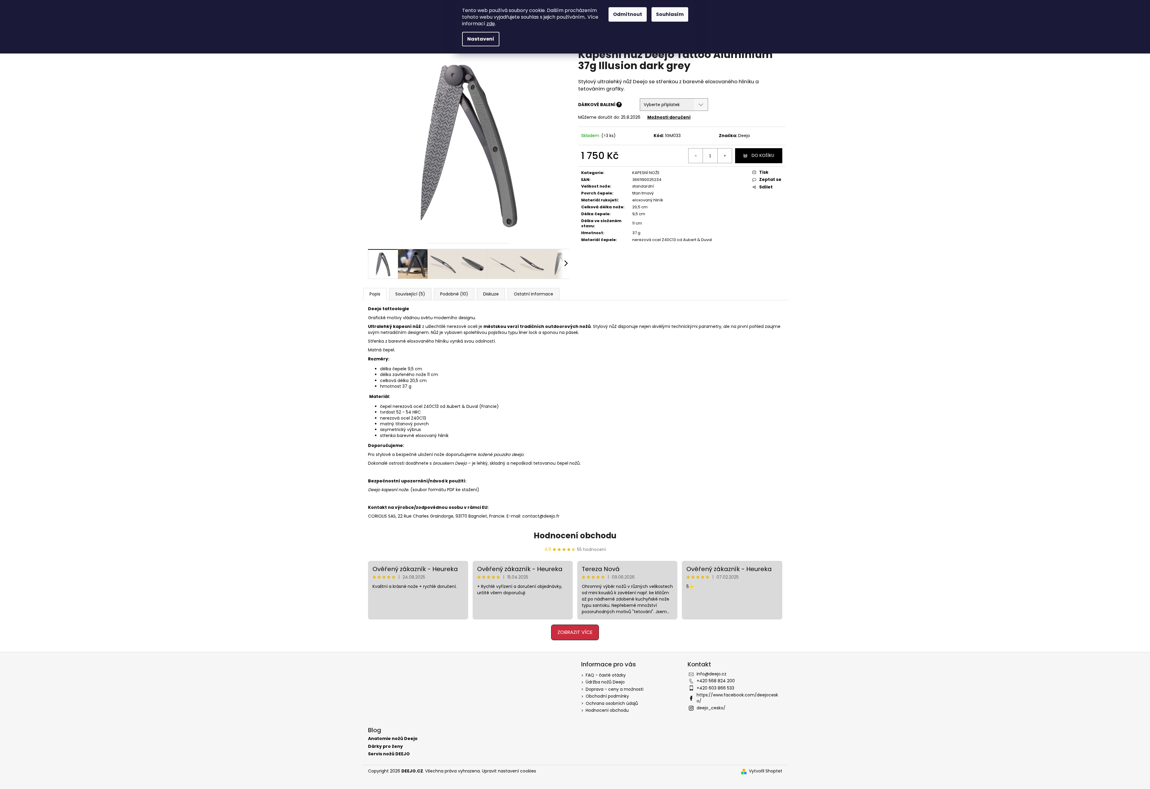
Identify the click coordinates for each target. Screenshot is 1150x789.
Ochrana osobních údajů (612, 703)
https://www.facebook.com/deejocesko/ (737, 698)
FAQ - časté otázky (606, 675)
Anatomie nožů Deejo (393, 738)
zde (490, 23)
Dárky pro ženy (385, 746)
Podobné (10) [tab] (454, 294)
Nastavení (480, 38)
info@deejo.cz (711, 674)
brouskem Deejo (450, 463)
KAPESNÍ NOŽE (646, 173)
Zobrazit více (575, 632)
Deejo (744, 136)
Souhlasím (670, 14)
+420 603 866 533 (715, 688)
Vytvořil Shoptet (765, 771)
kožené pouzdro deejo (500, 454)
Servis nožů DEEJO (389, 754)
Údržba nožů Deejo (605, 682)
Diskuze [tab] (491, 294)
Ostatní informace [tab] (533, 294)
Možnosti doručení (669, 117)
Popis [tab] (375, 294)
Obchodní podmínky (607, 696)
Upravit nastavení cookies (509, 771)
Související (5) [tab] (410, 294)
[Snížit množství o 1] (695, 155)
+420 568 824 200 (716, 681)
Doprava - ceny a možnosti (614, 689)
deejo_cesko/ (711, 708)
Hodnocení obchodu (575, 535)
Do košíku (763, 155)
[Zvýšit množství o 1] (724, 155)
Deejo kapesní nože (388, 490)
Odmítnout (627, 14)
